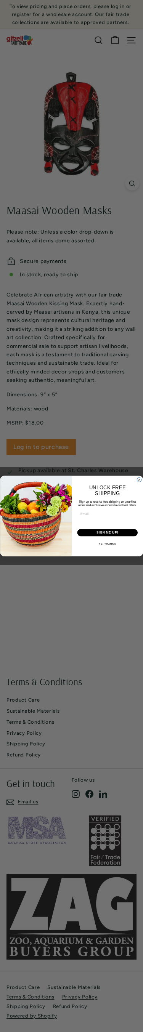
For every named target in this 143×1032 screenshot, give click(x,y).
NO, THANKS (107, 543)
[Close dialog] (139, 480)
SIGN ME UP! (107, 532)
